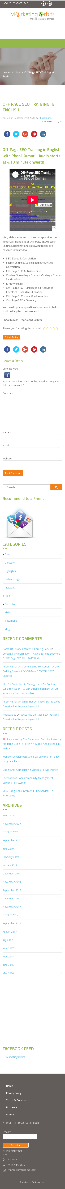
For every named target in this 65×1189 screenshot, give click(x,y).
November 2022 (12, 823)
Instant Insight (13, 579)
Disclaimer (12, 1107)
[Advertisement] (34, 29)
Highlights (10, 571)
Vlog (17, 72)
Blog (7, 554)
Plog (7, 595)
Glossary (10, 562)
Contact (17, 3)
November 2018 (12, 882)
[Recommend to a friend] (20, 523)
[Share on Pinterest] (34, 136)
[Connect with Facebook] (7, 374)
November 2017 (12, 906)
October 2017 (10, 915)
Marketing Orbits (15, 1057)
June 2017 (8, 948)
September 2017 (12, 923)
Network (10, 587)
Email (7, 445)
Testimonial (11, 620)
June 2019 (8, 848)
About (7, 3)
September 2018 (12, 890)
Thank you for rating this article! (22, 328)
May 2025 (8, 815)
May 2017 (8, 956)
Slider (8, 612)
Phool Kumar (45, 117)
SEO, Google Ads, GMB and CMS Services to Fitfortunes (28, 793)
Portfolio (10, 604)
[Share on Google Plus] (25, 136)
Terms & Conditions (17, 1100)
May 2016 (8, 973)
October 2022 (10, 832)
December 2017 (12, 898)
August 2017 (10, 931)
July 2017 (8, 940)
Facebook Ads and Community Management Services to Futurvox (28, 780)
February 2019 (11, 857)
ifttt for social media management (22, 684)
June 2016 (8, 965)
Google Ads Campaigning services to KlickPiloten (30, 769)
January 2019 (10, 865)
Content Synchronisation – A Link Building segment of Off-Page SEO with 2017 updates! (31, 671)
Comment (8, 393)
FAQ (26, 3)
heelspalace (9, 714)
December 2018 (12, 873)
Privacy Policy (13, 1093)
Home (6, 72)
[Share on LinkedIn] (43, 136)
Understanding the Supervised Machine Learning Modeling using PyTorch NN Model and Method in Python (32, 744)
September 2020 (12, 840)
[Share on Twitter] (16, 136)
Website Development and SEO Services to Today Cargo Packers (31, 759)
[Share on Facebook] (7, 136)
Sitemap (10, 1114)
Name (7, 432)
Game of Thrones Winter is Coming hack (26, 649)
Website (7, 458)
